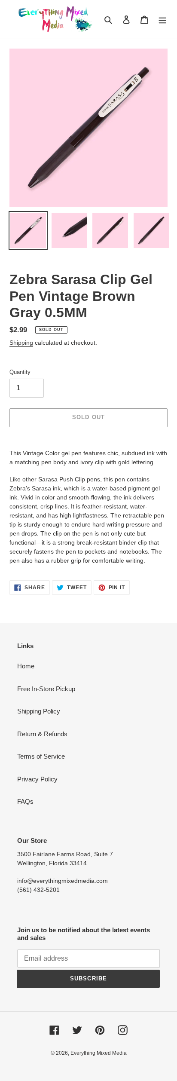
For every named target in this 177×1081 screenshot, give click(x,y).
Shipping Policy (38, 711)
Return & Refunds (42, 734)
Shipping (21, 342)
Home (25, 666)
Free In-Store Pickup (46, 688)
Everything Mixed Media (98, 1053)
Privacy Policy (37, 779)
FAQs (25, 801)
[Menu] (162, 19)
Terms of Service (41, 756)
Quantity (20, 372)
